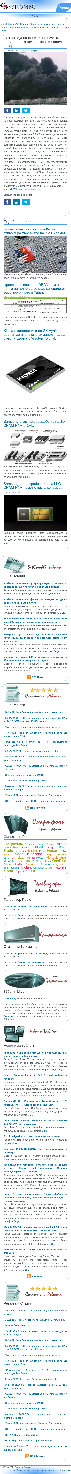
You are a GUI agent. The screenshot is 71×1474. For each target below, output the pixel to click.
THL (6, 868)
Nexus (29, 860)
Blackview (11, 847)
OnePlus (59, 860)
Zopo (18, 871)
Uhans (15, 867)
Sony (55, 864)
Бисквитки (65, 1470)
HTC (42, 850)
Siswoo (45, 864)
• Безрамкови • (15, 843)
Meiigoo (31, 857)
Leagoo (49, 854)
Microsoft (52, 857)
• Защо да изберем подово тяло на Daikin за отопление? (34, 1319)
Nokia (39, 861)
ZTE (25, 871)
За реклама (23, 1470)
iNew (63, 850)
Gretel (23, 850)
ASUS (61, 843)
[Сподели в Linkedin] (16, 110)
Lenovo (61, 854)
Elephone (10, 850)
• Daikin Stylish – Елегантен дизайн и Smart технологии (33, 712)
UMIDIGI (38, 867)
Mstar (19, 861)
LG (13, 857)
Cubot (38, 846)
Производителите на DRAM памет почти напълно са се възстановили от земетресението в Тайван (35, 288)
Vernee (48, 867)
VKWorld (60, 868)
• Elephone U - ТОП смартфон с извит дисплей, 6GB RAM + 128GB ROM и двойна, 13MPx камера (35, 719)
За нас (12, 1470)
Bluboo (25, 847)
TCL (61, 864)
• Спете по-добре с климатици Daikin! (24, 774)
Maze (21, 857)
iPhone (18, 853)
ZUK (32, 871)
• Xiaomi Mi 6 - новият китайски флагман (25, 780)
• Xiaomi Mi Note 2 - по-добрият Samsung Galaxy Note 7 (34, 795)
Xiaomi (9, 870)
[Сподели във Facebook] (7, 110)
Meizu (39, 857)
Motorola (9, 861)
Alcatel (50, 844)
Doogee (51, 847)
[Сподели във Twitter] (26, 110)
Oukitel (18, 864)
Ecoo (62, 847)
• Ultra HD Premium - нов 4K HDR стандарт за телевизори (35, 801)
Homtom (32, 851)
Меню (64, 7)
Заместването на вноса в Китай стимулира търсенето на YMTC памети (35, 230)
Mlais (63, 857)
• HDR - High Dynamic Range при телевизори (28, 1440)
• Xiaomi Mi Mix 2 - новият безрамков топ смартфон (31, 750)
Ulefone (27, 867)
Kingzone (34, 853)
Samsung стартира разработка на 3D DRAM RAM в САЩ (34, 423)
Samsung (32, 864)
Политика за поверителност (44, 1470)
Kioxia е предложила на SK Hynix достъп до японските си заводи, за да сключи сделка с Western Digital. (34, 334)
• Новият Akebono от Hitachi (19, 1325)
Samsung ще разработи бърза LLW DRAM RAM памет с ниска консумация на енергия (35, 487)
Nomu (48, 861)
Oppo (7, 864)
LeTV (6, 857)
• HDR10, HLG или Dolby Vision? (21, 1434)
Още (58, 593)
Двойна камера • (36, 844)
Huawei (52, 850)
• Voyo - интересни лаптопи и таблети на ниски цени (32, 727)
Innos (6, 854)
